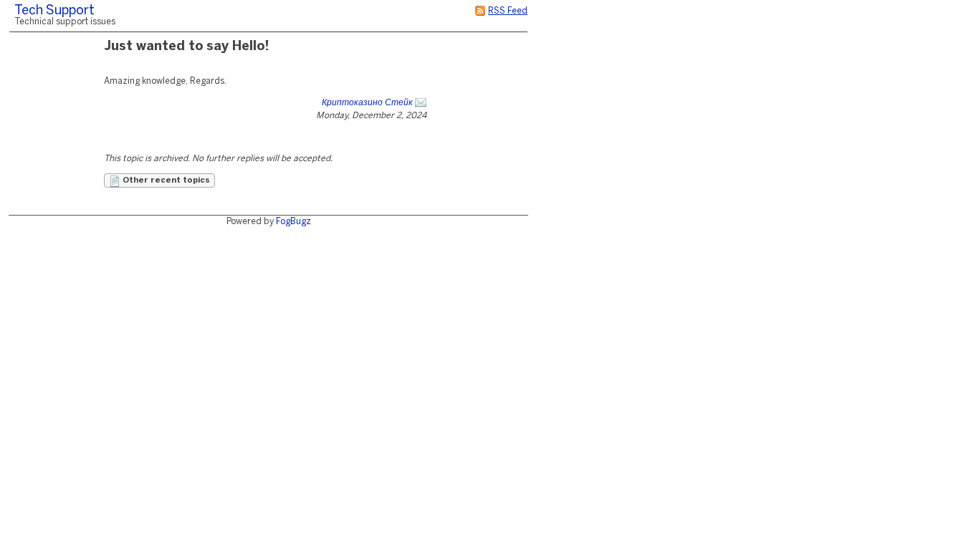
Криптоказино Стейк (367, 103)
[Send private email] (420, 103)
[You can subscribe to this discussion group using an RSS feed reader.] (480, 11)
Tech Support (54, 11)
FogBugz (293, 222)
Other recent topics (165, 180)
